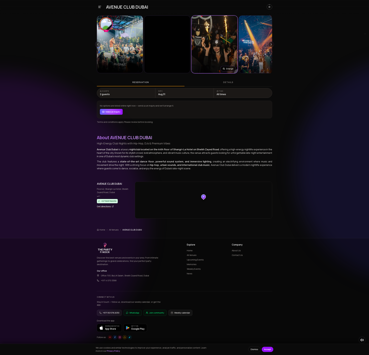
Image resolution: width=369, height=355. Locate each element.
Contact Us (237, 255)
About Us (236, 250)
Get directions (104, 206)
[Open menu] (100, 7)
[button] (120, 44)
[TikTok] (130, 337)
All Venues (114, 229)
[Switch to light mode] (269, 7)
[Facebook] (115, 337)
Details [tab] (228, 82)
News (189, 273)
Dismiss (254, 349)
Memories (191, 264)
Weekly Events (194, 269)
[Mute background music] (362, 340)
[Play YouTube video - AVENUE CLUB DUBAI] (106, 24)
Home (190, 250)
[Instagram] (120, 337)
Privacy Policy (113, 351)
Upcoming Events (195, 259)
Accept (267, 349)
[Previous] (97, 44)
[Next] (271, 44)
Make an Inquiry (113, 111)
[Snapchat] (125, 337)
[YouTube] (110, 337)
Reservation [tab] (140, 82)
